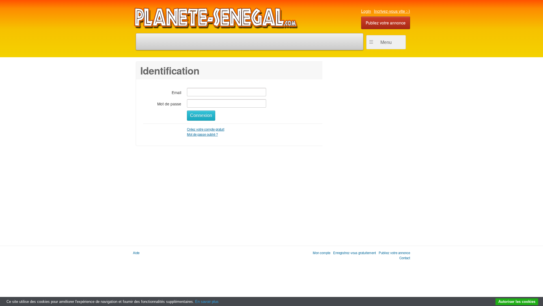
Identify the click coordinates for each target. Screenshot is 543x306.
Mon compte (321, 252)
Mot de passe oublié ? (202, 134)
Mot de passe (169, 103)
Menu (386, 42)
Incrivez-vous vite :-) (392, 11)
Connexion (201, 115)
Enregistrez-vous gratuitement (354, 252)
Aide (136, 252)
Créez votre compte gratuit (205, 129)
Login (366, 11)
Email (176, 92)
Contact (404, 258)
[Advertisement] (364, 146)
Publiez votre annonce (386, 23)
